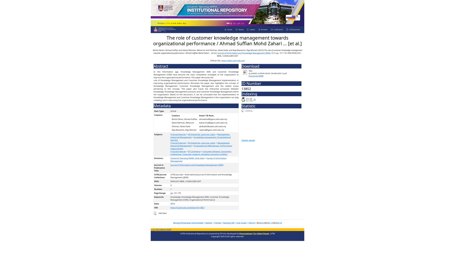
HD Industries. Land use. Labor (201, 134)
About (240, 29)
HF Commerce (194, 151)
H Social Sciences (178, 134)
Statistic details (248, 140)
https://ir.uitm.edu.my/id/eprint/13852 (187, 207)
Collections (278, 29)
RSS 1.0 (269, 223)
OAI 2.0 (251, 223)
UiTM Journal (294, 29)
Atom (261, 223)
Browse (264, 29)
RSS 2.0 (278, 223)
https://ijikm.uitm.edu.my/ (233, 60)
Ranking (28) (228, 223)
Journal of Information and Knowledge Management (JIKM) (244, 53)
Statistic (208, 223)
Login (161, 229)
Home (229, 29)
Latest (252, 29)
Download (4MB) (256, 76)
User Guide (241, 223)
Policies (217, 223)
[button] (155, 213)
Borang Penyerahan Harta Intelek (188, 223)
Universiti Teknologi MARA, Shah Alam (188, 158)
